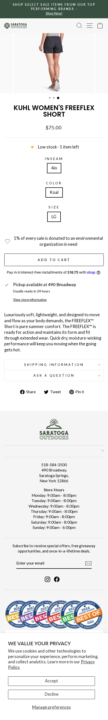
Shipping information (54, 365)
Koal (54, 192)
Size (54, 207)
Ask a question (54, 375)
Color (54, 183)
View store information (30, 300)
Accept (51, 680)
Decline (52, 694)
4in (54, 168)
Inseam (54, 159)
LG (54, 216)
